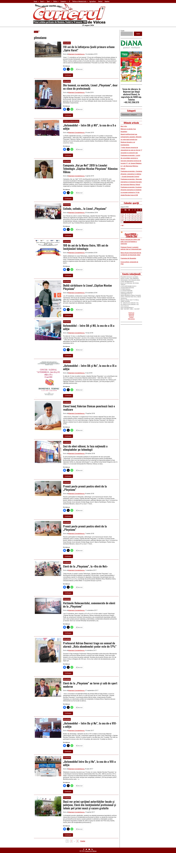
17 (122, 218)
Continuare (69, 75)
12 (129, 216)
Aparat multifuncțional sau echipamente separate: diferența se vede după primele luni (131, 136)
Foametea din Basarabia (128, 258)
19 (129, 218)
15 (138, 216)
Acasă (35, 1)
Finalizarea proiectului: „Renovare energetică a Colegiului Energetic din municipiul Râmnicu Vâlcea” (131, 181)
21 (135, 218)
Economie (63, 1)
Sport (48, 1)
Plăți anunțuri (131, 319)
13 (132, 216)
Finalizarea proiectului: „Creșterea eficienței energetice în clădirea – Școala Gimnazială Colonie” (131, 174)
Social (42, 1)
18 (125, 218)
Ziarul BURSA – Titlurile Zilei (131, 235)
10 (122, 216)
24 (122, 220)
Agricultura (92, 1)
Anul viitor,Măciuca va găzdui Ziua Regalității (128, 129)
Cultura (55, 1)
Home (36, 31)
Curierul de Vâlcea (90, 851)
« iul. (122, 225)
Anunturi (107, 1)
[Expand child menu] (38, 1)
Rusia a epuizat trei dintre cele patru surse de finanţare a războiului (130, 242)
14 (135, 216)
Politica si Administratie (79, 1)
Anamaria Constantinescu (76, 54)
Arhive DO (131, 315)
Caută (122, 31)
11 (125, 216)
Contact (100, 1)
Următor (82, 841)
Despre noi (131, 312)
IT (69, 1)
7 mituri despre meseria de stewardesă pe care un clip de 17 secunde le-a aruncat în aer (131, 150)
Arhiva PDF (131, 314)
